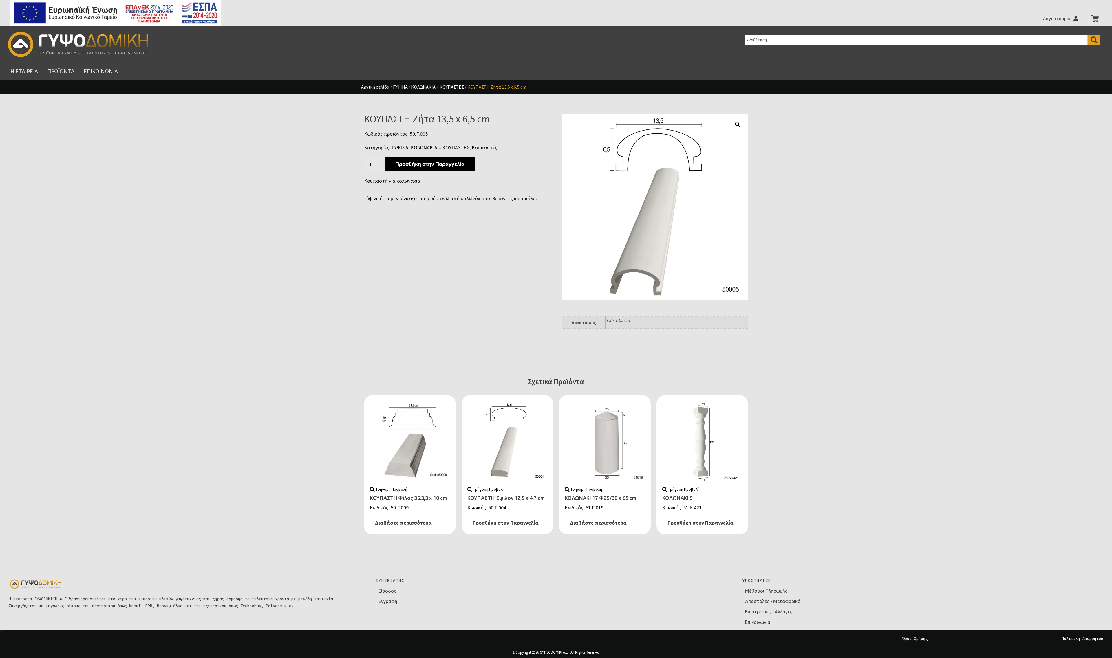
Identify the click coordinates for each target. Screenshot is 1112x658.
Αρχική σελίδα (375, 87)
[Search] (1094, 40)
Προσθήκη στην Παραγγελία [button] (506, 522)
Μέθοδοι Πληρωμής (766, 590)
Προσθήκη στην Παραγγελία (429, 164)
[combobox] (916, 40)
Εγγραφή (387, 601)
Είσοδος (387, 590)
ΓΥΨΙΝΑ (400, 87)
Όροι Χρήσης (915, 638)
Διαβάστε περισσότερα (403, 522)
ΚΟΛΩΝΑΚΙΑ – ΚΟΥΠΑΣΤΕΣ (437, 87)
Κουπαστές (484, 147)
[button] (737, 124)
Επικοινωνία (757, 622)
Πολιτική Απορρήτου (1082, 638)
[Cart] (1095, 18)
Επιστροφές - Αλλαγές (768, 611)
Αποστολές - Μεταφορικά (772, 601)
